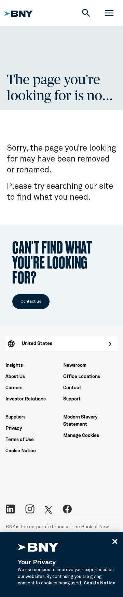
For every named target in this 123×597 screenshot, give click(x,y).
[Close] (114, 541)
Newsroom (74, 365)
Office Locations (81, 376)
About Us (15, 376)
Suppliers (15, 417)
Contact (72, 387)
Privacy (13, 428)
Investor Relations (25, 399)
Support (72, 399)
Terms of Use (19, 439)
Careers (14, 387)
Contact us (30, 302)
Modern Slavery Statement (80, 421)
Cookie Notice (20, 450)
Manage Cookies (81, 435)
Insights (14, 365)
